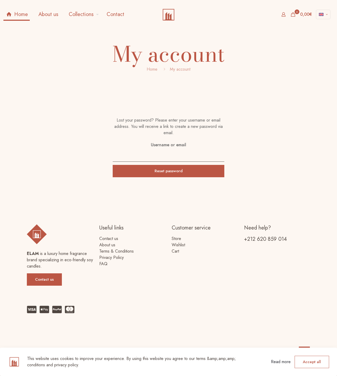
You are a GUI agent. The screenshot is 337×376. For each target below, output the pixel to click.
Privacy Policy (111, 257)
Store (176, 239)
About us (107, 245)
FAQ (103, 264)
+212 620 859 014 (265, 239)
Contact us (108, 239)
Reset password (169, 171)
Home (152, 69)
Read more (281, 362)
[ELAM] (168, 14)
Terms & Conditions (116, 251)
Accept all (312, 362)
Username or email (168, 145)
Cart (175, 251)
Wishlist (178, 245)
